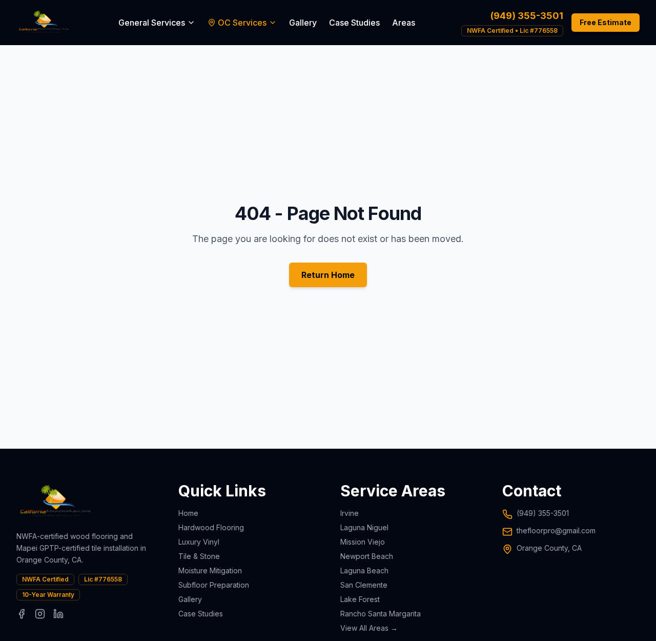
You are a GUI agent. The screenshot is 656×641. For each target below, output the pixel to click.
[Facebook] (21, 614)
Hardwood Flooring (211, 527)
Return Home (328, 275)
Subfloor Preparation (213, 584)
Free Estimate (605, 22)
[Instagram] (40, 614)
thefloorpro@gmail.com (556, 530)
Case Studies (354, 22)
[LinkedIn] (58, 614)
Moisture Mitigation (210, 570)
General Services (151, 22)
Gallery (303, 22)
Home (188, 513)
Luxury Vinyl (198, 541)
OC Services (242, 22)
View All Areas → (369, 628)
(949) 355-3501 (526, 15)
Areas (403, 22)
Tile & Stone (199, 556)
